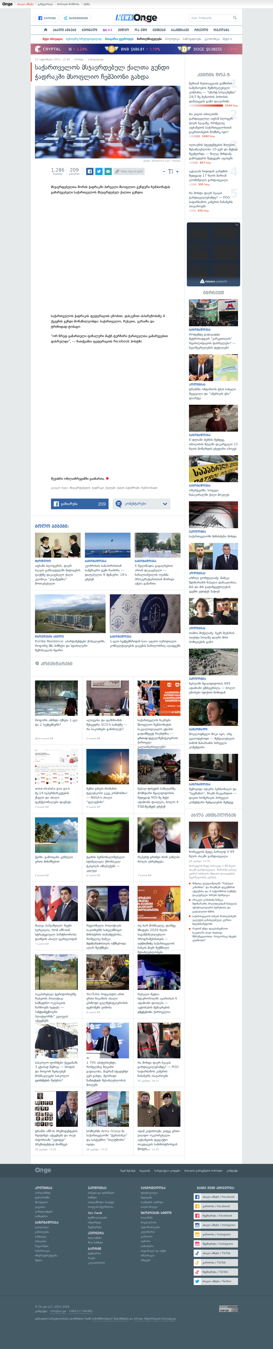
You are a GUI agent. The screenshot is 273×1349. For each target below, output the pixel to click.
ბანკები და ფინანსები (101, 1192)
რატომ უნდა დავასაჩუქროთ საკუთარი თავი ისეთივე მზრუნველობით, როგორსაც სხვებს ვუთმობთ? (214, 934)
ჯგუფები (49, 18)
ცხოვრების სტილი (156, 1213)
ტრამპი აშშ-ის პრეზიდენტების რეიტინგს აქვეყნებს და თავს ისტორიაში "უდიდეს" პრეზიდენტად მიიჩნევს (56, 1121)
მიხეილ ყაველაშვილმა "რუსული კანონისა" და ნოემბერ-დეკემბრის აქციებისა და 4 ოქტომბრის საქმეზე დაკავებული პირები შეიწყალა (214, 889)
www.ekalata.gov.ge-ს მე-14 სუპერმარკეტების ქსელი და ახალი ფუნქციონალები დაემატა (56, 779)
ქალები (111, 488)
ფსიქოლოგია (149, 1192)
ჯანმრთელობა (153, 1188)
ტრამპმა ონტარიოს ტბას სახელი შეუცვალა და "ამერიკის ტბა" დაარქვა (213, 377)
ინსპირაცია (148, 1255)
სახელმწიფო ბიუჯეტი (101, 1202)
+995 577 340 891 (81, 1311)
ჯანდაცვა (40, 1236)
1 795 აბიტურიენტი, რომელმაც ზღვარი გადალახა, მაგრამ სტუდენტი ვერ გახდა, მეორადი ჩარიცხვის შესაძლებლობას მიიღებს (108, 1052)
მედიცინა (146, 1197)
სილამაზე (146, 1217)
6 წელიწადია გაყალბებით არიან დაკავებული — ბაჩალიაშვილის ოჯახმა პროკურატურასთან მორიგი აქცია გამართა (160, 559)
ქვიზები (159, 30)
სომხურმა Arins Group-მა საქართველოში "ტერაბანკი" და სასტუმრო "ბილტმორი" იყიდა (108, 1121)
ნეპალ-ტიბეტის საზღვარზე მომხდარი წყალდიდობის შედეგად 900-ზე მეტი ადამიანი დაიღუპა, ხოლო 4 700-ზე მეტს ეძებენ (159, 779)
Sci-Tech (95, 1213)
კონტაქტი (232, 1170)
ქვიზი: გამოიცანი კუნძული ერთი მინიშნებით (56, 847)
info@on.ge (58, 1311)
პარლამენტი (43, 1192)
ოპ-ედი (141, 30)
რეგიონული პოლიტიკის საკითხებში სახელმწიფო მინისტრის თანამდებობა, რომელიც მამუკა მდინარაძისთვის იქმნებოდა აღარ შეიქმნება (108, 916)
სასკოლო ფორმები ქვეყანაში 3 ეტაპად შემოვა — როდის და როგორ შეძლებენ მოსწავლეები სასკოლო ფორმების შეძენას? (56, 1052)
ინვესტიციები (78, 18)
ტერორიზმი (42, 1197)
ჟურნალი (89, 30)
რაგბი (91, 1258)
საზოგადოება (192, 39)
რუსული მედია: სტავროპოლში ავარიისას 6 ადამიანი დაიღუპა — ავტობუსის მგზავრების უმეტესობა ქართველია (159, 984)
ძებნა (87, 4)
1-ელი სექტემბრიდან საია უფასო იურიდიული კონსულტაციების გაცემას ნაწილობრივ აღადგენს (147, 621)
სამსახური (147, 1246)
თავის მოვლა (149, 1206)
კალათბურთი (96, 1262)
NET (107, 30)
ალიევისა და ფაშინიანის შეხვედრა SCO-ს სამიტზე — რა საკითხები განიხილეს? (108, 710)
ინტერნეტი (94, 1222)
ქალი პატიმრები (128, 488)
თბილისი (40, 1241)
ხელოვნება (95, 1237)
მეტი (226, 39)
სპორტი (79, 59)
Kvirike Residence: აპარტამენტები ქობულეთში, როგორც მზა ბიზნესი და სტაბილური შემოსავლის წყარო (72, 623)
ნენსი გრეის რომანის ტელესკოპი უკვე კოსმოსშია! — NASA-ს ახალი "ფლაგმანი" (108, 779)
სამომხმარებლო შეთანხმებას (110, 1318)
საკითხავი (180, 30)
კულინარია (148, 1231)
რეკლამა (221, 30)
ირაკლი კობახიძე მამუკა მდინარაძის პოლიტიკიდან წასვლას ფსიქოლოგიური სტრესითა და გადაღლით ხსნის (214, 905)
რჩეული (201, 30)
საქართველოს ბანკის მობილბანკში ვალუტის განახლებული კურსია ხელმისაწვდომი (214, 920)
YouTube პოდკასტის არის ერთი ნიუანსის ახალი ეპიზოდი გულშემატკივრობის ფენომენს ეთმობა (108, 984)
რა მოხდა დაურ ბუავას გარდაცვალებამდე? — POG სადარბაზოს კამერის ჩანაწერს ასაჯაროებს (159, 1052)
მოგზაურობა (149, 1222)
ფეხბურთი (94, 1253)
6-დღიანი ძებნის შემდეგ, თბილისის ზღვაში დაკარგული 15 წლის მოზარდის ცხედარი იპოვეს (213, 428)
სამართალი (42, 1250)
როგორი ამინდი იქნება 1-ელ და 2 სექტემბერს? (56, 710)
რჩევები (146, 1260)
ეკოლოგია (42, 1227)
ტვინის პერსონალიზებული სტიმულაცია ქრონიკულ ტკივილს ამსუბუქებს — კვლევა (108, 847)
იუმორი (145, 1241)
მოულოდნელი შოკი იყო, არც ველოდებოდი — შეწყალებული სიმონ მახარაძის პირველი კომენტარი (213, 724)
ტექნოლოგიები (97, 1217)
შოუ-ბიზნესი (95, 1242)
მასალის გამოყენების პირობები (203, 1170)
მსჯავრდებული (80, 488)
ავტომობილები (150, 1227)
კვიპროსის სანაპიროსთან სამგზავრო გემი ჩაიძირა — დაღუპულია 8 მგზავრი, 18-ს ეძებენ (110, 557)
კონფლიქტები (44, 1211)
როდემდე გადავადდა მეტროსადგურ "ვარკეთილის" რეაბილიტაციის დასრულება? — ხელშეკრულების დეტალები (213, 324)
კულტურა (96, 1233)
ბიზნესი (92, 1197)
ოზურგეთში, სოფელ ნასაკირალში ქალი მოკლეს (213, 476)
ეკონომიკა (212, 39)
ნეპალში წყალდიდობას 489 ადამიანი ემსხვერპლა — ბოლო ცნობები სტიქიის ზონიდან (213, 671)
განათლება (42, 1231)
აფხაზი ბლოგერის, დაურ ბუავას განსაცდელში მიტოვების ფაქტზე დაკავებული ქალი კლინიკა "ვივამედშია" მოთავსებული (60, 559)
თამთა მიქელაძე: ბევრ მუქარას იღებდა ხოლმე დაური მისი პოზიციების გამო (213, 621)
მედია (38, 1260)
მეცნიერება (95, 1227)
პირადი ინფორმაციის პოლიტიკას (155, 1318)
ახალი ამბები (25, 4)
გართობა (146, 1236)
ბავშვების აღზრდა (152, 1202)
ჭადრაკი (98, 488)
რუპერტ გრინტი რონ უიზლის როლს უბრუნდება (159, 847)
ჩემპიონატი (149, 488)
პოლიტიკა (172, 39)
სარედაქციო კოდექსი (167, 1170)
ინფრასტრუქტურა (46, 1255)
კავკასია (40, 1206)
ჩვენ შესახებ (128, 1170)
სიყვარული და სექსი (153, 1250)
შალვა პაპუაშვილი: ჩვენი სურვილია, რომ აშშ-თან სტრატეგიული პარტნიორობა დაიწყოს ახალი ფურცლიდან (56, 916)
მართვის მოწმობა (68, 4)
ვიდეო (123, 30)
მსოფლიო (41, 1202)
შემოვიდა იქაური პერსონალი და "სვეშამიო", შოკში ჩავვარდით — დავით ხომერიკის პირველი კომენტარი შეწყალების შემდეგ (213, 779)
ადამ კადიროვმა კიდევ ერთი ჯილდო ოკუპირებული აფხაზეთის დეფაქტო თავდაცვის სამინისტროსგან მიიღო (159, 1121)
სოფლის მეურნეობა (100, 1206)
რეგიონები (41, 1246)
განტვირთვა (45, 4)
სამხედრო (41, 1216)
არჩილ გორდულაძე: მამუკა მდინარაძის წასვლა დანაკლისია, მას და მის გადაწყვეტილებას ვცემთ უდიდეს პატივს (213, 568)
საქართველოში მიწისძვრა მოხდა (213, 520)
